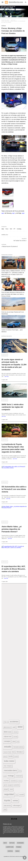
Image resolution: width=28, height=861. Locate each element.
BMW (20, 727)
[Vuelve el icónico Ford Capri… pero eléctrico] (13, 321)
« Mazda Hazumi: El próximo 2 (9, 246)
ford (11, 228)
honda (10, 756)
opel (5, 785)
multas (6, 780)
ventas (15, 801)
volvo (5, 809)
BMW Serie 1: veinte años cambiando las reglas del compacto (12, 407)
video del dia (7, 805)
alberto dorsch (7, 727)
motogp (11, 776)
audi (14, 727)
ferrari (5, 752)
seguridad (9, 794)
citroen (15, 732)
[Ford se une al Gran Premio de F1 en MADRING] (13, 303)
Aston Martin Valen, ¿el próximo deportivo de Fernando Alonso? (12, 529)
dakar (13, 741)
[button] (14, 44)
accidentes (14, 722)
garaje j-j (5, 756)
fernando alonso (18, 747)
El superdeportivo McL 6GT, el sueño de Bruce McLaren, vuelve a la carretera (13, 568)
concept (15, 736)
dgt (18, 741)
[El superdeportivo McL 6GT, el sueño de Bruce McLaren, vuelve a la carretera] (14, 553)
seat (11, 789)
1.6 (4, 721)
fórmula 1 (20, 752)
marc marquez (8, 766)
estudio (7, 746)
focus (7, 228)
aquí (2, 213)
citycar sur (7, 736)
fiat (9, 752)
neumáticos (13, 780)
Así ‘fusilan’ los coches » (20, 240)
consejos (7, 741)
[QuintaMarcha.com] (14, 2)
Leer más (7, 376)
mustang (19, 228)
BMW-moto (7, 732)
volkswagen (16, 805)
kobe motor (9, 761)
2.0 (7, 721)
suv (16, 794)
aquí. (23, 213)
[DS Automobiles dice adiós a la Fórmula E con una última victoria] (14, 473)
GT (14, 228)
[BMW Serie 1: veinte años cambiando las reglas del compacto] (14, 391)
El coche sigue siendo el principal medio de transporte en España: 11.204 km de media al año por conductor (14, 364)
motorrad (19, 776)
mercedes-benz (10, 770)
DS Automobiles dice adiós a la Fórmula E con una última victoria (14, 489)
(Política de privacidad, (18, 826)
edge (2, 228)
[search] (26, 2)
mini (20, 770)
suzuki (21, 794)
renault (6, 789)
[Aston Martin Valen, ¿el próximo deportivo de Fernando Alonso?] (14, 513)
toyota (7, 800)
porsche (16, 785)
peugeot (10, 785)
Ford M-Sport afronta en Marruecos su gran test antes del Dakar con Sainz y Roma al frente (13, 294)
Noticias (3, 25)
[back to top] (25, 858)
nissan (19, 780)
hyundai (16, 756)
